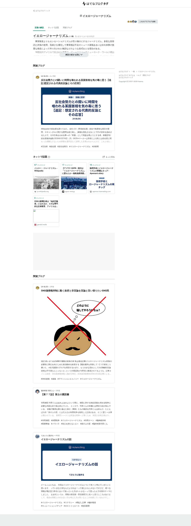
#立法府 (44, 146)
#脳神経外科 (101, 420)
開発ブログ (146, 75)
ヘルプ (138, 75)
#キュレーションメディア (51, 506)
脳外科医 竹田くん (47, 391)
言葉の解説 (39, 27)
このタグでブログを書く (147, 21)
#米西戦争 (55, 420)
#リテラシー (69, 502)
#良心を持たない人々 (70, 424)
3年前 (58, 391)
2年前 (52, 287)
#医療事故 (45, 424)
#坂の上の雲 (85, 424)
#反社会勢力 (62, 146)
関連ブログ (67, 27)
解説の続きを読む (72, 54)
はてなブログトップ (126, 77)
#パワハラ (55, 424)
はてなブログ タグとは (127, 75)
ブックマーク (39, 164)
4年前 (57, 435)
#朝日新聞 (85, 506)
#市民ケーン (89, 420)
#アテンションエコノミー (68, 379)
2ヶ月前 (53, 76)
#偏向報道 (91, 502)
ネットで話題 (53, 27)
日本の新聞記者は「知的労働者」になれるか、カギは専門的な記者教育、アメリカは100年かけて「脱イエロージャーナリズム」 (46, 204)
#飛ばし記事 (81, 502)
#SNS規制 (45, 379)
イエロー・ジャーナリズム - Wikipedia (45, 169)
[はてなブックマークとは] (49, 156)
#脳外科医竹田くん (100, 424)
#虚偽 (53, 379)
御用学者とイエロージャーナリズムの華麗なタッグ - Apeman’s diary (101, 170)
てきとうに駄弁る (47, 435)
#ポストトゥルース (72, 506)
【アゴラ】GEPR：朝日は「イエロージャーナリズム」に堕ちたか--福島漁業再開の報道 (74, 171)
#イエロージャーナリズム (79, 146)
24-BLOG (44, 76)
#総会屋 (52, 146)
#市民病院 (45, 420)
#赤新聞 (95, 146)
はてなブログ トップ (42, 11)
